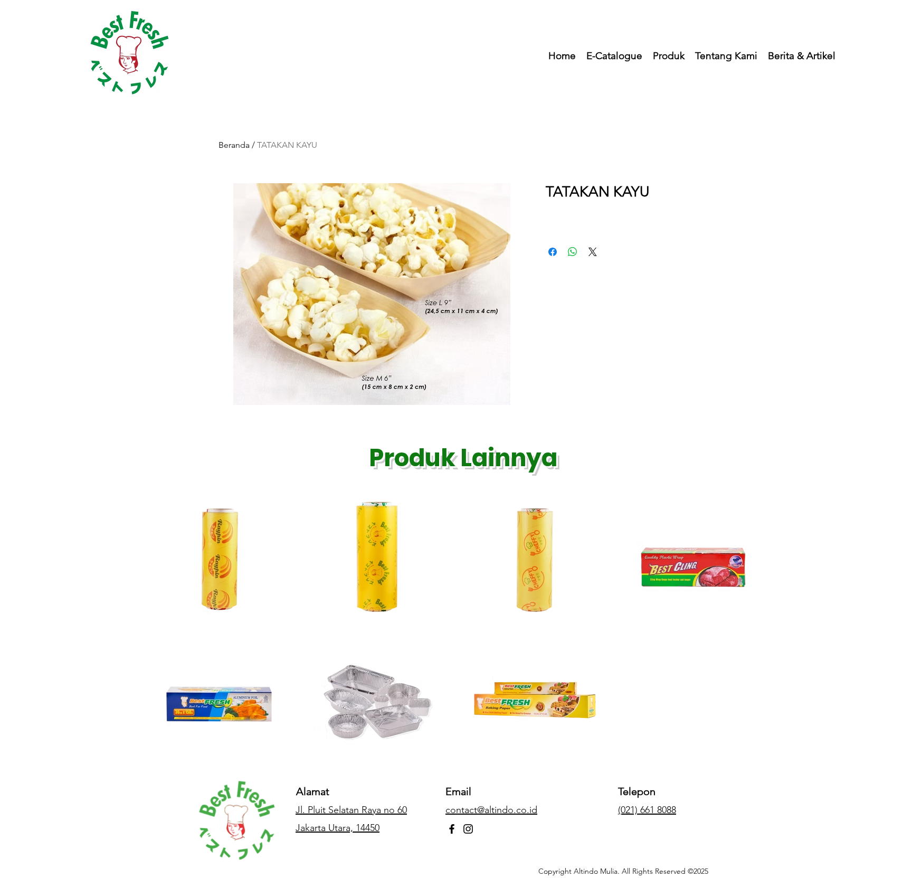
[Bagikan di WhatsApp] (572, 252)
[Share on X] (592, 252)
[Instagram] (468, 829)
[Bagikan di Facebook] (552, 252)
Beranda (234, 145)
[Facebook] (451, 829)
